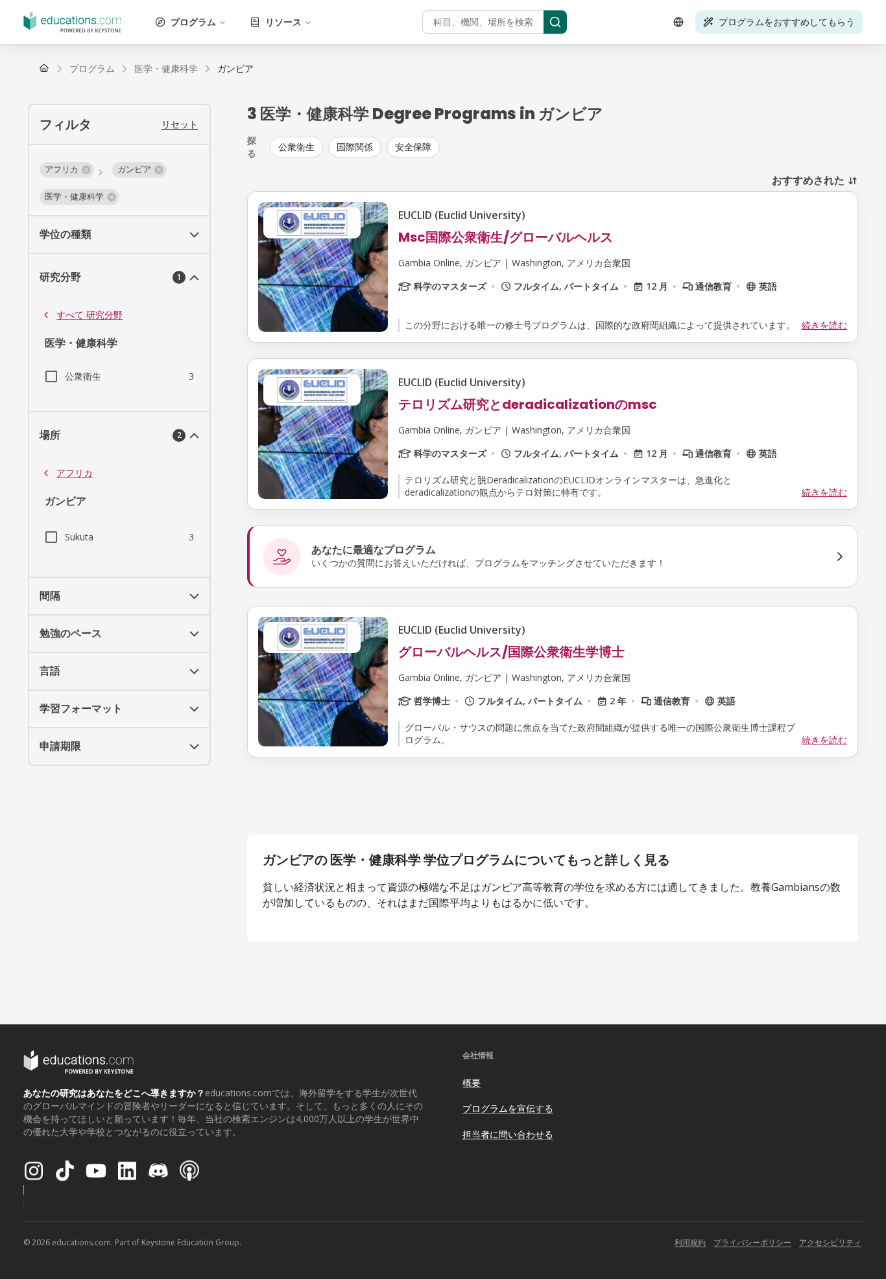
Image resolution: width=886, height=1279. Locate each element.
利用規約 (690, 1242)
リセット (180, 124)
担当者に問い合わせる (507, 1134)
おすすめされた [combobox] (808, 180)
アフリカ (74, 473)
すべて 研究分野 (89, 314)
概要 (471, 1082)
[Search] (555, 22)
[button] (67, 170)
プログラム (193, 22)
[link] (235, 68)
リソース (283, 22)
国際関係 (355, 147)
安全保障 (413, 147)
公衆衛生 (296, 147)
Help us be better (815, 1240)
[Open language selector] (678, 22)
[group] (564, 147)
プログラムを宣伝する (507, 1108)
